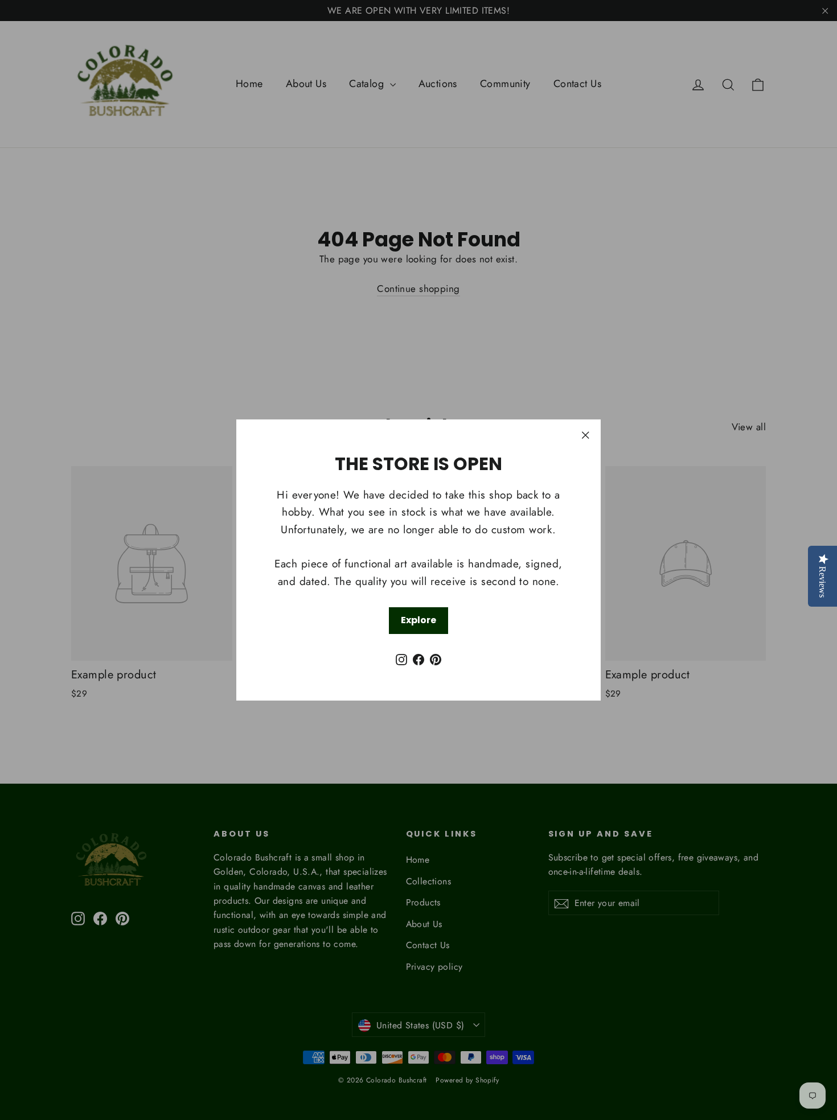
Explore (418, 620)
